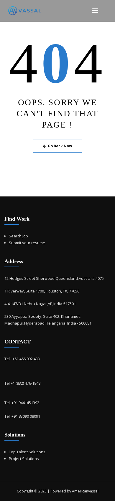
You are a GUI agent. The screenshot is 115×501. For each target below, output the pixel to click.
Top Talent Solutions (27, 451)
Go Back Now (60, 145)
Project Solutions (24, 458)
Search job (18, 236)
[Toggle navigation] (95, 11)
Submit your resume (27, 242)
